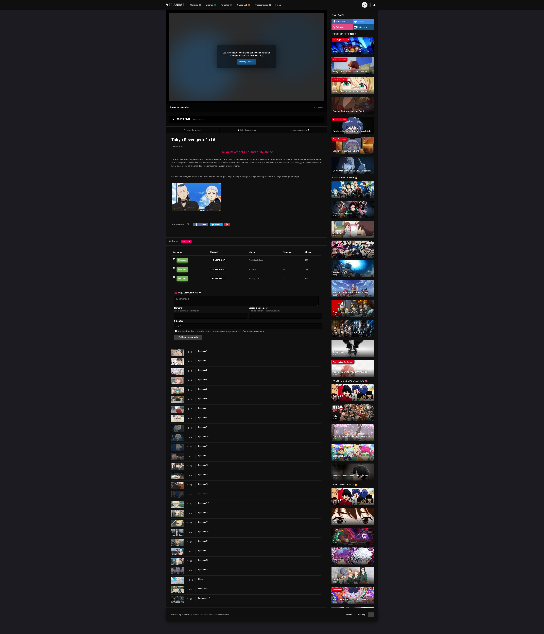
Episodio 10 (203, 436)
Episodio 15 (203, 484)
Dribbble (339, 27)
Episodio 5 (202, 389)
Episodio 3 (202, 370)
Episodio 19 (203, 522)
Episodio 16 (203, 493)
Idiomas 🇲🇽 (211, 5)
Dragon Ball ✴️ (243, 5)
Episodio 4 (202, 379)
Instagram (362, 27)
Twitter (361, 21)
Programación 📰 (263, 5)
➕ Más (277, 5)
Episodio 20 (203, 531)
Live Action (203, 588)
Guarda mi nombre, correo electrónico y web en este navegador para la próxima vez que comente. (221, 331)
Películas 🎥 (226, 5)
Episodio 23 (203, 560)
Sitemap (361, 615)
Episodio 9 (202, 427)
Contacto (348, 615)
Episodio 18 (203, 512)
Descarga (186, 241)
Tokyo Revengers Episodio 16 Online (246, 152)
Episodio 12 (203, 455)
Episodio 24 (203, 569)
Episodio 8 (202, 417)
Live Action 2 (204, 598)
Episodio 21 (203, 541)
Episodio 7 (202, 408)
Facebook (341, 21)
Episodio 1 (202, 351)
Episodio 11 (203, 446)
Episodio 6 (202, 398)
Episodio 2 (202, 360)
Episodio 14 (203, 474)
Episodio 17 (203, 503)
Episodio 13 (203, 465)
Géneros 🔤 (195, 5)
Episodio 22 (203, 550)
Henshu (201, 579)
